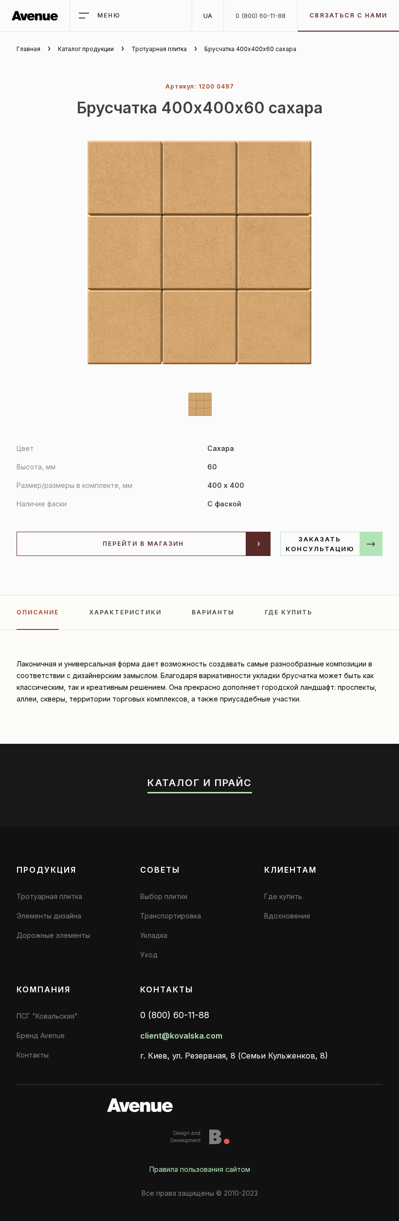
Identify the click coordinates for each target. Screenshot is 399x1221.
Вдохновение (287, 916)
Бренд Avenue (41, 1035)
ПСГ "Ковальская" (47, 1016)
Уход (149, 955)
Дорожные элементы (53, 935)
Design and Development (185, 1136)
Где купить (288, 612)
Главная (28, 49)
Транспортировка (170, 916)
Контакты (33, 1055)
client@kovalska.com (181, 1036)
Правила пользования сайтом (199, 1169)
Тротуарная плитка (159, 49)
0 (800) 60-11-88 (261, 15)
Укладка (153, 935)
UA (207, 15)
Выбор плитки (163, 896)
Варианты (213, 612)
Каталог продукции (86, 49)
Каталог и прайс (199, 783)
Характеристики (125, 612)
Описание (38, 612)
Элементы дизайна (49, 916)
